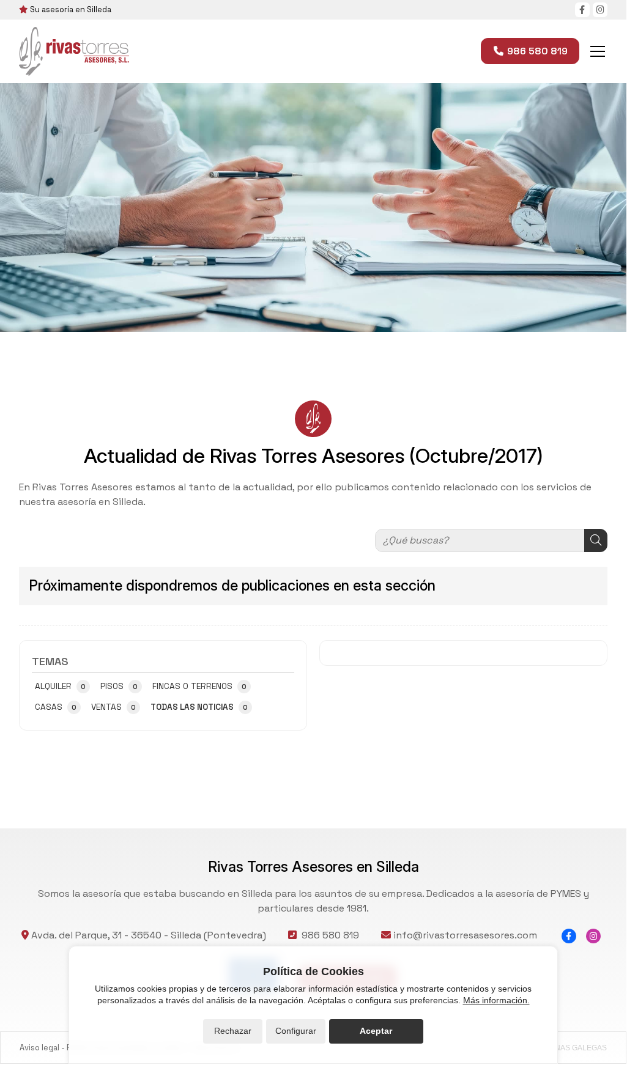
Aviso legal (39, 1047)
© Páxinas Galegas (569, 1048)
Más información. (496, 1000)
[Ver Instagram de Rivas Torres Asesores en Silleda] (600, 9)
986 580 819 (330, 935)
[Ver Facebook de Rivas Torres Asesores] (582, 9)
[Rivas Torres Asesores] (74, 51)
